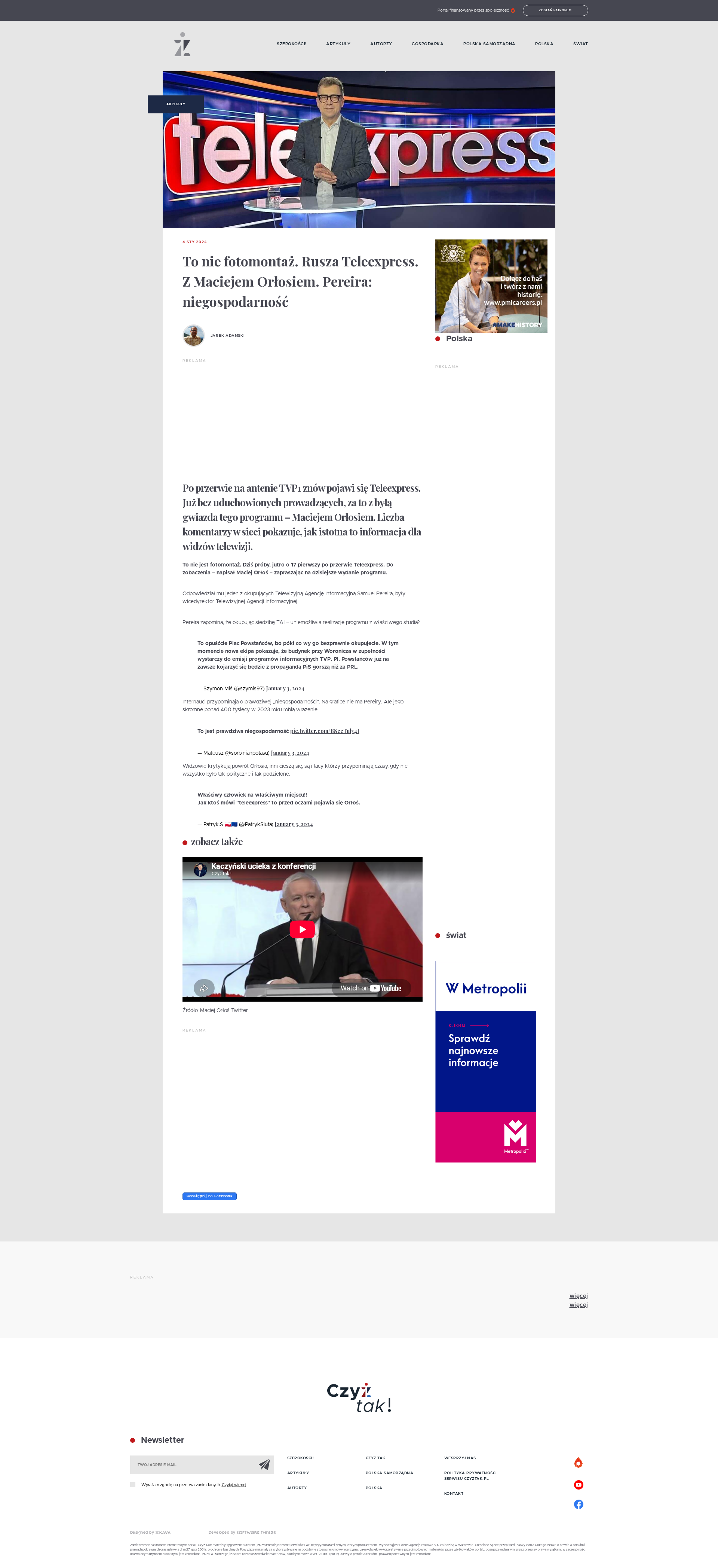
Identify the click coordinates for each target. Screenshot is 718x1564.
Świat (580, 44)
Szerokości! (292, 44)
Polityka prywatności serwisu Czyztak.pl (470, 1476)
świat (455, 936)
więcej (579, 1296)
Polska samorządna (489, 44)
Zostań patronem (555, 10)
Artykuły (338, 44)
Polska (544, 44)
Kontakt (454, 1494)
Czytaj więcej (234, 1485)
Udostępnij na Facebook (210, 1196)
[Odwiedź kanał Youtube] (579, 1484)
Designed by (143, 1532)
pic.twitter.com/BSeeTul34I (324, 730)
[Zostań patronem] (579, 1462)
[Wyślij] (264, 1464)
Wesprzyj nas (460, 1458)
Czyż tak (376, 1458)
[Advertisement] (302, 419)
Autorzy (381, 44)
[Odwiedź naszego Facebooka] (579, 1503)
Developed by (223, 1532)
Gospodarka (428, 44)
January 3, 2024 (285, 688)
